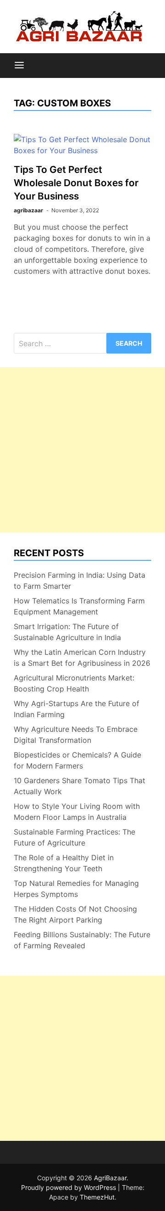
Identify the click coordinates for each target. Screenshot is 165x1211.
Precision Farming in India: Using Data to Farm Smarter (79, 580)
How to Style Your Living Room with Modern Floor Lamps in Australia (77, 812)
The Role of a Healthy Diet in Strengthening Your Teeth (64, 863)
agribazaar (28, 210)
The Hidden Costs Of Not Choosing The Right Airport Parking (75, 914)
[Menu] (19, 65)
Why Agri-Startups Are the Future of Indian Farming (76, 709)
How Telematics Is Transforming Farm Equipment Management (79, 606)
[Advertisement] (82, 449)
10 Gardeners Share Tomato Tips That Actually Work (79, 786)
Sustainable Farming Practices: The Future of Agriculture (74, 837)
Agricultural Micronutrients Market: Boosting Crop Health (74, 683)
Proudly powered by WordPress (69, 1187)
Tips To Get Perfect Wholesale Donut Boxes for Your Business (76, 183)
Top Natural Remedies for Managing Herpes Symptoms (76, 889)
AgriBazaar (110, 1178)
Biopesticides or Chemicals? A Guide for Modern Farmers (77, 760)
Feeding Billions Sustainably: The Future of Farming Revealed (82, 940)
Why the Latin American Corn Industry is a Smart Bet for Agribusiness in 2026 (82, 657)
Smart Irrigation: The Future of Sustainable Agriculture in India (67, 632)
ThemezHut (97, 1197)
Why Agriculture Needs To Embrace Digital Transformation (76, 734)
